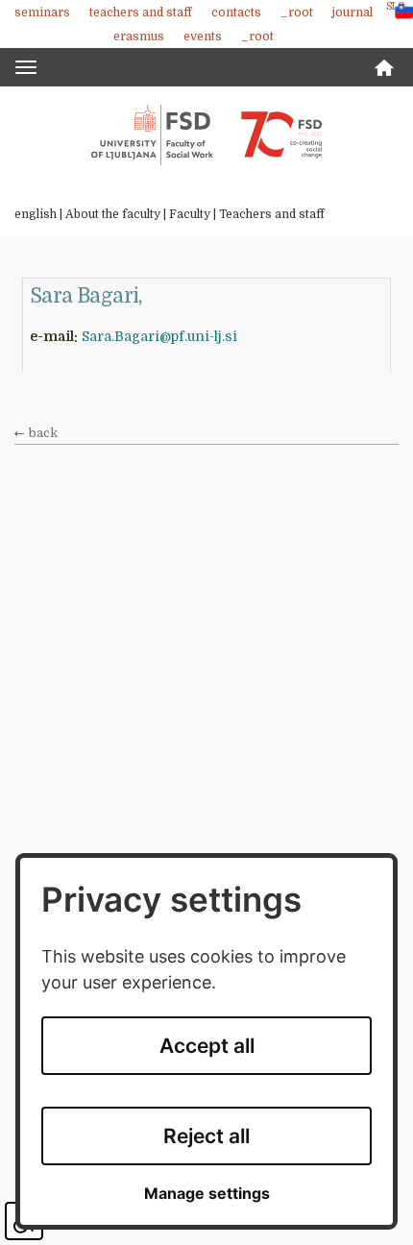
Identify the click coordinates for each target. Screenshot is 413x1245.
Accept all (207, 1046)
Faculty (189, 214)
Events (202, 36)
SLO (395, 6)
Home (384, 68)
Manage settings (207, 1193)
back (43, 433)
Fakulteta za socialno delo (206, 134)
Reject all (206, 1136)
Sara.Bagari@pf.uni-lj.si (159, 336)
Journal (352, 12)
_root (296, 12)
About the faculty (112, 214)
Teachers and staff (140, 12)
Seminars (42, 12)
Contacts (236, 12)
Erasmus (138, 36)
